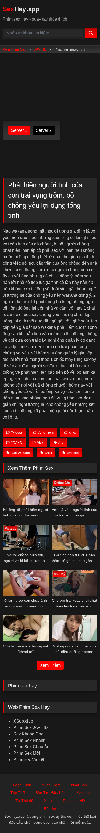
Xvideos (83, 792)
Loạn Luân (22, 785)
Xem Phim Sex (14, 49)
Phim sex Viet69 (28, 759)
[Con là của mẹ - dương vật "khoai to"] (26, 628)
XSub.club (23, 721)
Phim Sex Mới (26, 753)
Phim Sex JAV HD (30, 727)
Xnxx (48, 801)
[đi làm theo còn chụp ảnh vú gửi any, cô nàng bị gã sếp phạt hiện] (26, 583)
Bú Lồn (50, 809)
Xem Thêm (50, 665)
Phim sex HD (74, 801)
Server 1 (19, 130)
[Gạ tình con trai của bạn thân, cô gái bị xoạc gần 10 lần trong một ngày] (75, 537)
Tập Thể (17, 792)
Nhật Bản (79, 785)
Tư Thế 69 (24, 801)
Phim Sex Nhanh (29, 740)
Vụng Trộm (51, 785)
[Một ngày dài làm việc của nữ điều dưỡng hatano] (75, 628)
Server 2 (44, 130)
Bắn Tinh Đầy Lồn (50, 792)
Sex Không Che (28, 734)
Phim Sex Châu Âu (31, 747)
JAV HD (40, 49)
